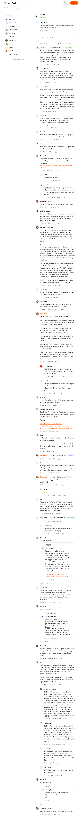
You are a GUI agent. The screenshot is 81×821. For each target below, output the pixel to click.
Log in (66, 3)
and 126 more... (14, 54)
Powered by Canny (18, 59)
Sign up (74, 3)
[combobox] (68, 43)
